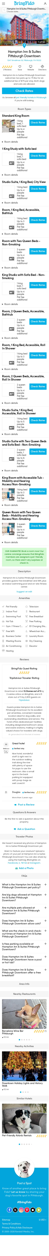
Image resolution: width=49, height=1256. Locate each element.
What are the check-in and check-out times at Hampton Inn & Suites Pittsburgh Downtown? (21, 933)
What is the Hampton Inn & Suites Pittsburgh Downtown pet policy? (21, 886)
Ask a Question (26, 829)
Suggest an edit (24, 591)
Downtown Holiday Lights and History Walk (22, 1084)
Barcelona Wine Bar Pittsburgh (12, 1032)
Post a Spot (24, 1183)
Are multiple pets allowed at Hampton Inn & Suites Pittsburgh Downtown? (21, 910)
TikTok (24, 863)
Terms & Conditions (11, 1223)
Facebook (13, 863)
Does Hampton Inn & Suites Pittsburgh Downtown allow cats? (21, 922)
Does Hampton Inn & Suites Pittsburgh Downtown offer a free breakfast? (21, 972)
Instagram (35, 863)
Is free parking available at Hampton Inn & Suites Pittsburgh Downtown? (21, 946)
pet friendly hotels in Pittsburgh (31, 97)
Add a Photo (26, 868)
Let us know (18, 1192)
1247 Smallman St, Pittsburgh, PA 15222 (24, 60)
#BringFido (24, 1202)
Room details (11, 142)
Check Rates (24, 91)
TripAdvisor (24, 700)
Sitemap (6, 1219)
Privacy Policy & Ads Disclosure (17, 1227)
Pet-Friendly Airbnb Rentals (17, 1135)
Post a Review (26, 804)
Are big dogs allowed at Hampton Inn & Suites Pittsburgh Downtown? (22, 897)
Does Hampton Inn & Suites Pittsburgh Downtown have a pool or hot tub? (22, 959)
